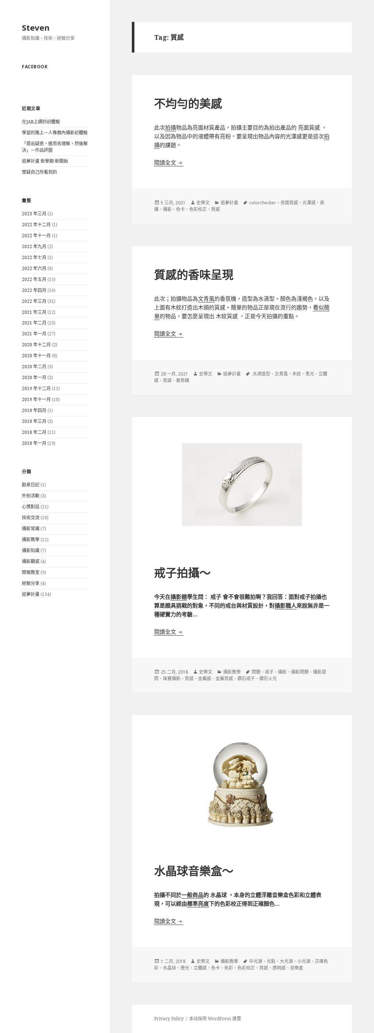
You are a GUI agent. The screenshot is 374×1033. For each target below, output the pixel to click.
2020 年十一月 (36, 355)
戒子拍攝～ (182, 572)
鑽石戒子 (246, 678)
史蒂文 (203, 203)
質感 (215, 209)
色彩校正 (198, 209)
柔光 (309, 374)
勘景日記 (30, 485)
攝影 (167, 209)
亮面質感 (289, 203)
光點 (271, 961)
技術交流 (30, 517)
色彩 (228, 968)
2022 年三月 (34, 301)
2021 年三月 (34, 312)
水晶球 (169, 968)
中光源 (255, 961)
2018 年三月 (34, 421)
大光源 (286, 961)
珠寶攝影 (171, 678)
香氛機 (182, 380)
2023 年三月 (34, 214)
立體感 (200, 968)
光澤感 (309, 203)
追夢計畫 (30, 594)
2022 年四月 (34, 290)
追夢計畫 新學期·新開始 (45, 161)
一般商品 (192, 894)
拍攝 (170, 127)
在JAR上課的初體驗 (41, 122)
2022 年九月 (34, 246)
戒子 (269, 672)
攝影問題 (300, 672)
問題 (256, 672)
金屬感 (204, 678)
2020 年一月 (34, 377)
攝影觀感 (30, 561)
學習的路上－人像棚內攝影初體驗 (55, 133)
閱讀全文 (168, 162)
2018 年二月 (34, 432)
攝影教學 (30, 539)
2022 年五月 (34, 279)
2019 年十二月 (36, 388)
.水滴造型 (261, 374)
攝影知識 (30, 550)
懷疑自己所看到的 (39, 172)
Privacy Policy (169, 1018)
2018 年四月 (34, 410)
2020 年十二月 (36, 345)
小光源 (303, 961)
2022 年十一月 (36, 235)
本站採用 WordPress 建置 (215, 1018)
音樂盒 (296, 968)
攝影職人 (286, 605)
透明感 (279, 968)
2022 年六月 (34, 268)
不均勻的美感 (188, 103)
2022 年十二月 (36, 224)
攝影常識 (30, 528)
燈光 (184, 968)
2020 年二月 (34, 366)
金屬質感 (224, 678)
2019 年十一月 (36, 399)
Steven (36, 27)
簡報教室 (30, 572)
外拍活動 (30, 496)
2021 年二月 (34, 323)
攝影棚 (179, 596)
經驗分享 (30, 583)
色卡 (180, 209)
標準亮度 (198, 903)
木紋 (296, 374)
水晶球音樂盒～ (193, 870)
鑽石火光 (268, 678)
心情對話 (30, 507)
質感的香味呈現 (193, 274)
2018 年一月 (34, 443)
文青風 (206, 298)
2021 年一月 (34, 334)
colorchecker (262, 203)
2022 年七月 (34, 257)
